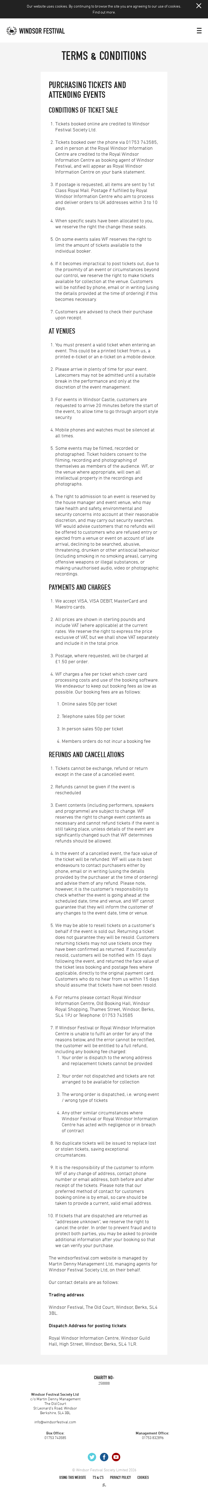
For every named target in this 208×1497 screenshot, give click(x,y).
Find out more (104, 12)
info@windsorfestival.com (55, 1422)
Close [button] (199, 5)
